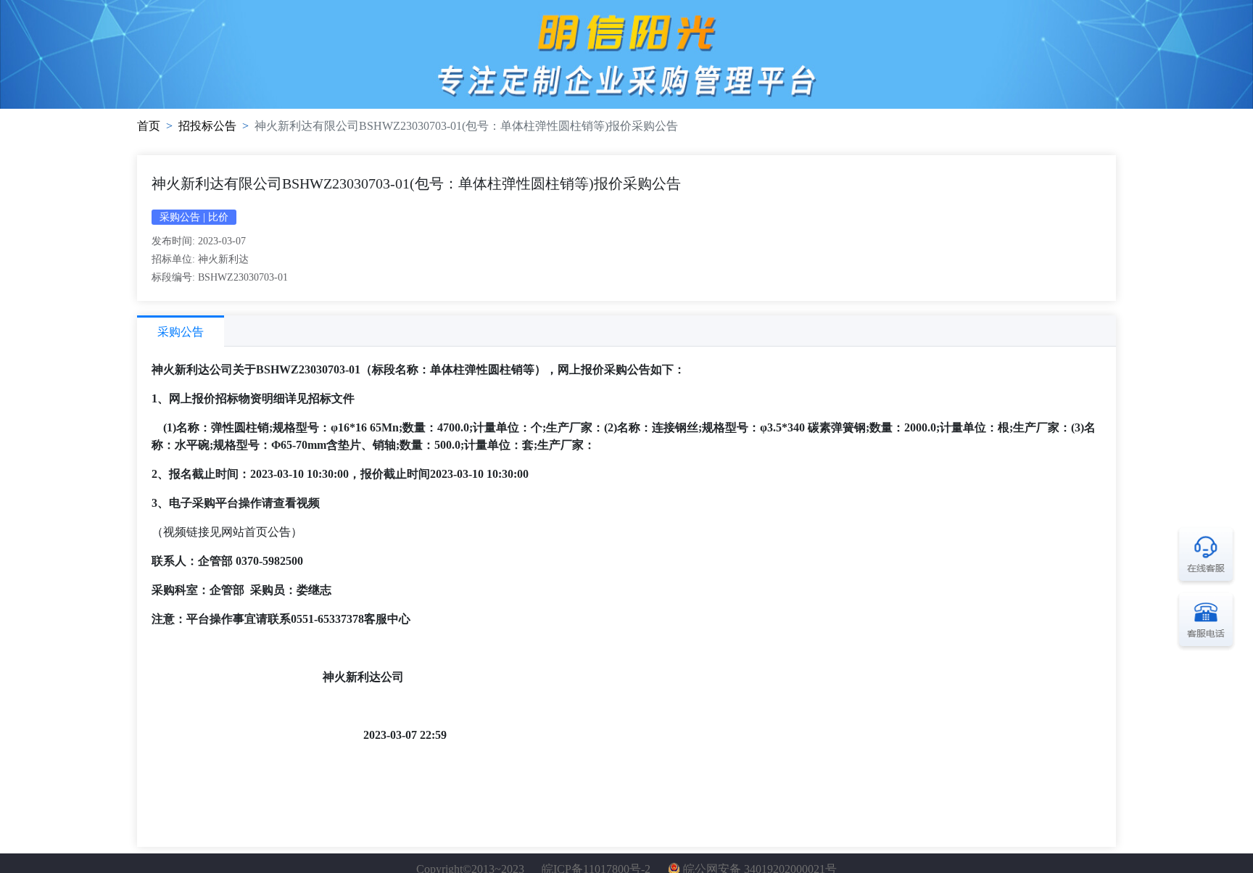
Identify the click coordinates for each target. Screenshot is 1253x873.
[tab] (180, 331)
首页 (148, 126)
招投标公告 (207, 126)
